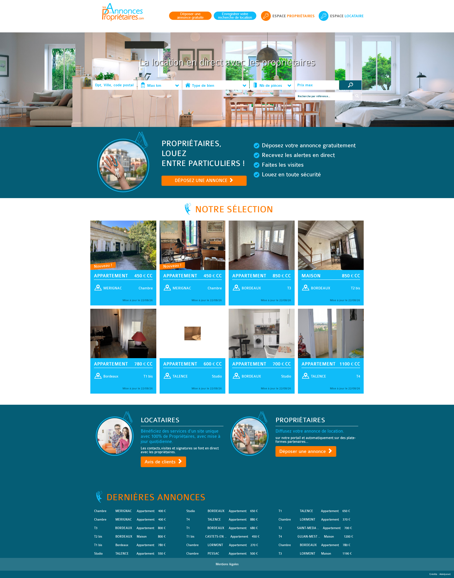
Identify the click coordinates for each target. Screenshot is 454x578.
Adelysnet (444, 574)
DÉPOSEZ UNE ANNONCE (202, 180)
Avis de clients (160, 462)
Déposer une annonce (303, 451)
